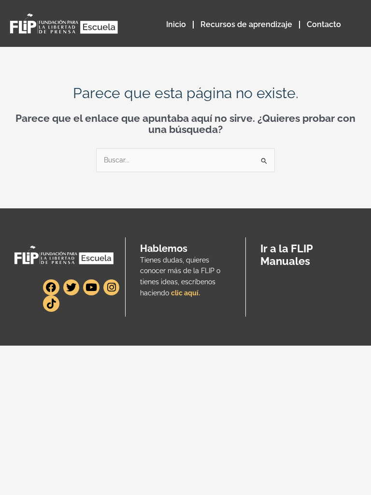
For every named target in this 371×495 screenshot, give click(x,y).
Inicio (176, 24)
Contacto (324, 24)
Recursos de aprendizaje (246, 24)
